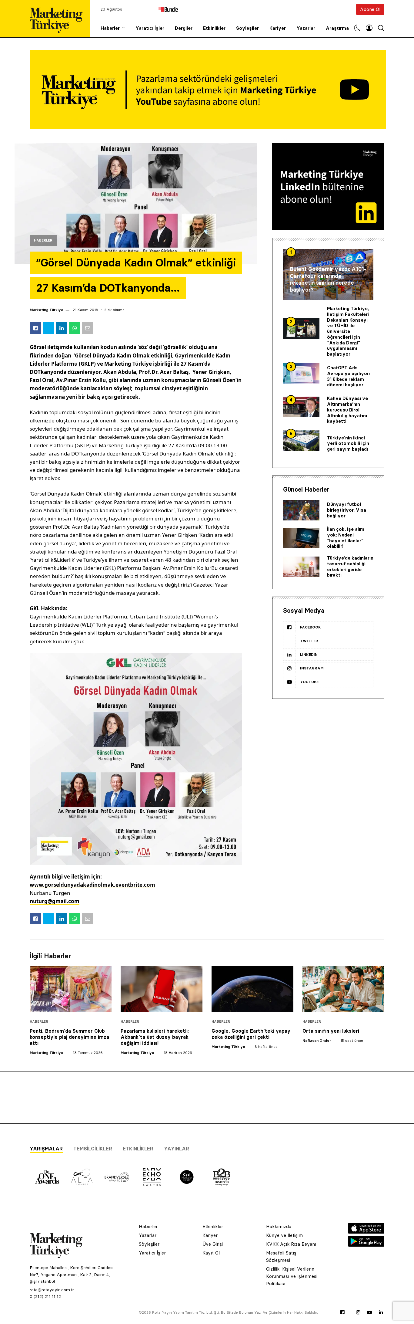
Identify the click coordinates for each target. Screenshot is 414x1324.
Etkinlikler (214, 28)
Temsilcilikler (92, 1149)
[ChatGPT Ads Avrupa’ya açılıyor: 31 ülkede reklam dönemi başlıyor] (301, 373)
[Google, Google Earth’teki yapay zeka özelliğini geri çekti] (252, 989)
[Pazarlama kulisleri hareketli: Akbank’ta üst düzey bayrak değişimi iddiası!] (161, 989)
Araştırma (337, 28)
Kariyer (277, 28)
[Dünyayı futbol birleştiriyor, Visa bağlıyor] (301, 510)
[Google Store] (366, 1245)
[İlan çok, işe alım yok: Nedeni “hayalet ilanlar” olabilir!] (301, 538)
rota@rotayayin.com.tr (52, 1289)
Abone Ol (370, 9)
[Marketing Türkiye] (58, 18)
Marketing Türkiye (46, 309)
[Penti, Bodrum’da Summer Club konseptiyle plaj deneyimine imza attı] (71, 989)
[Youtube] (369, 1312)
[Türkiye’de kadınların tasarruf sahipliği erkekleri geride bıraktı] (301, 567)
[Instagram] (358, 1312)
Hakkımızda (278, 1226)
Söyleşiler (247, 28)
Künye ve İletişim (284, 1235)
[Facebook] (342, 1312)
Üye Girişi (212, 1244)
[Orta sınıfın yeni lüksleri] (343, 989)
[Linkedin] (381, 1312)
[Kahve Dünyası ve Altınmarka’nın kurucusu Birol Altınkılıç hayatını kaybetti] (301, 407)
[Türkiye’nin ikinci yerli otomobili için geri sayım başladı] (301, 440)
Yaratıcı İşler (149, 28)
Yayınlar (176, 1149)
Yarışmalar (46, 1149)
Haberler (110, 28)
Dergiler (183, 28)
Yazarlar (305, 28)
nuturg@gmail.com (54, 901)
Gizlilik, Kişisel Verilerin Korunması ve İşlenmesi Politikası (291, 1276)
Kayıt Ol (211, 1253)
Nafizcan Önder (316, 1040)
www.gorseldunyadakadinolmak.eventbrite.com (92, 884)
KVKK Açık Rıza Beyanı (291, 1244)
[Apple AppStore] (366, 1232)
